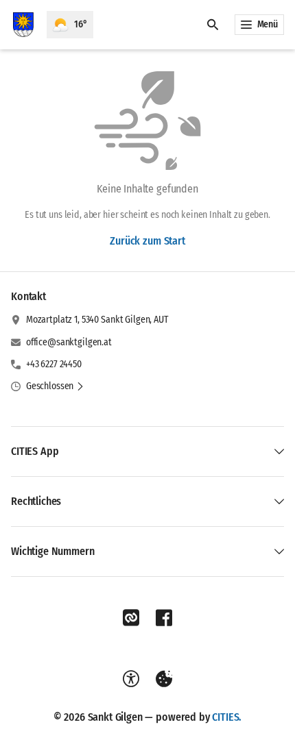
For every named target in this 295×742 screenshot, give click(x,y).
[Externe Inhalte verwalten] (164, 679)
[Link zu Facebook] (164, 618)
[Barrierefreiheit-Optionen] (131, 679)
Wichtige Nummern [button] (52, 551)
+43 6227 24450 (54, 364)
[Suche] (213, 25)
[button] (55, 386)
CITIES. (226, 717)
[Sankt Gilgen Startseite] (23, 24)
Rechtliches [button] (36, 501)
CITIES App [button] (34, 451)
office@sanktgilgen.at (69, 342)
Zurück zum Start (147, 240)
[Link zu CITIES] (131, 618)
